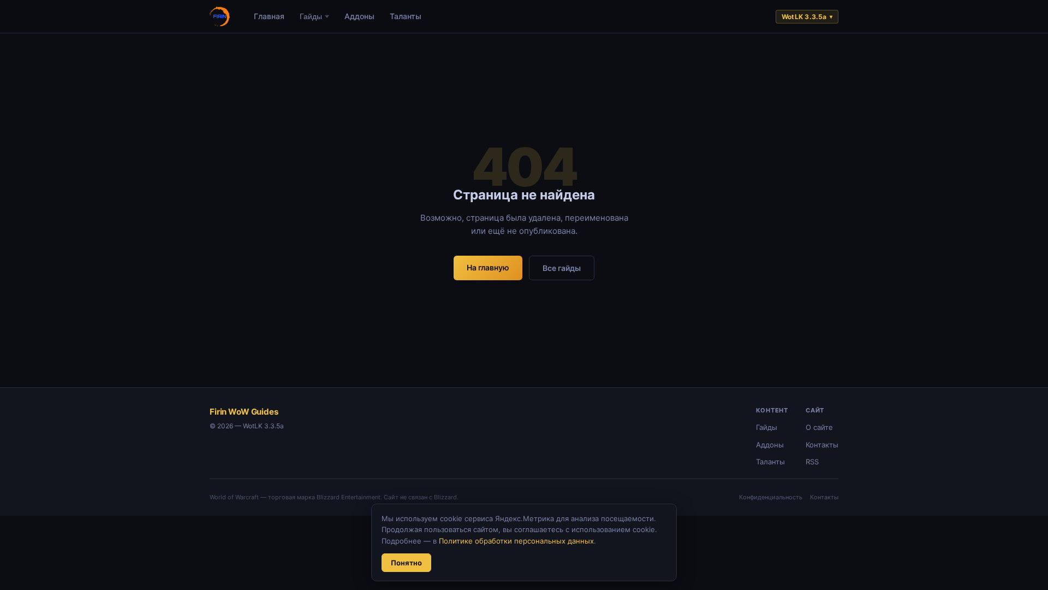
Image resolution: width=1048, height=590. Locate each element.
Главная (269, 16)
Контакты (822, 444)
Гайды (311, 16)
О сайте (819, 427)
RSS (812, 461)
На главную (488, 267)
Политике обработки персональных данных (516, 540)
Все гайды (562, 268)
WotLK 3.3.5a (807, 17)
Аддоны (359, 16)
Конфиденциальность (770, 497)
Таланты (405, 16)
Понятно (406, 562)
